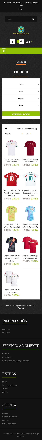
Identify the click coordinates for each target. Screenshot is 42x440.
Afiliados (5, 389)
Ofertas (5, 392)
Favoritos (5, 420)
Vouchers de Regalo (9, 385)
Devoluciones (7, 357)
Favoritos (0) (18, 2)
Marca (4, 382)
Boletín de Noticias (9, 423)
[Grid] (6, 128)
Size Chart (6, 332)
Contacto (5, 354)
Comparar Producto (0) (27, 129)
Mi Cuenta (7, 2)
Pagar (21, 5)
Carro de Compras (31, 2)
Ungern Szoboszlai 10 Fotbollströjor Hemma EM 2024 (12, 193)
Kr (19, 9)
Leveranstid (6, 329)
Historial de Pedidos (9, 417)
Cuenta (5, 413)
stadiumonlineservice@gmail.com (16, 360)
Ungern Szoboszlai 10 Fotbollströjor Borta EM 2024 (30, 193)
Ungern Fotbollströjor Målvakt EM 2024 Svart (11, 258)
